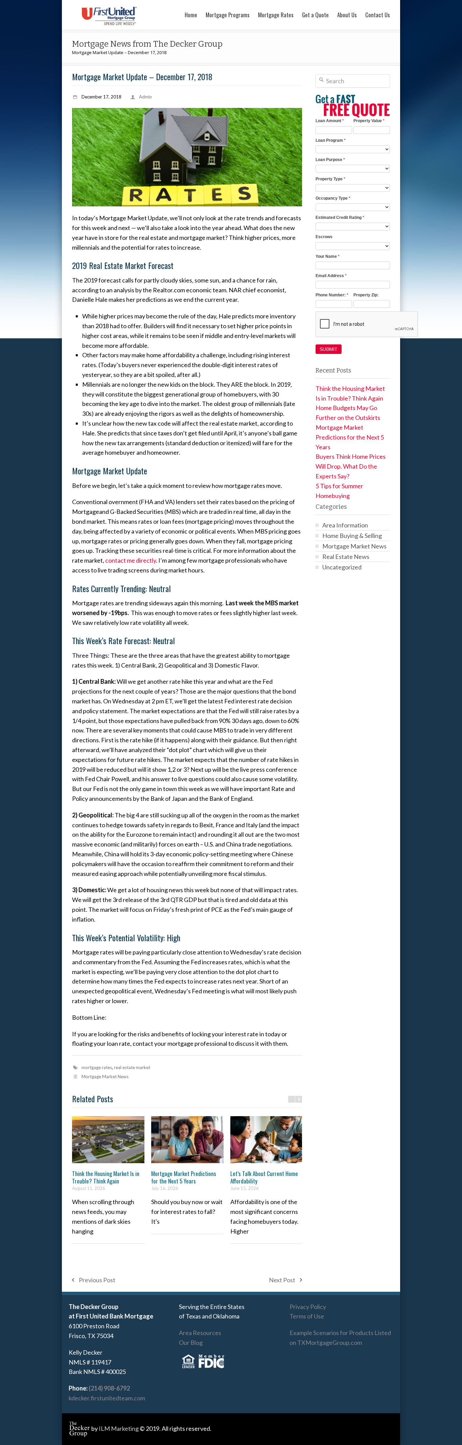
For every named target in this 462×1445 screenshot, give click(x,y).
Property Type (330, 179)
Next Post (282, 1280)
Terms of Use (307, 1316)
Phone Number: (332, 295)
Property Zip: (365, 295)
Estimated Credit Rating (340, 217)
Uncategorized (342, 567)
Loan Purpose (330, 159)
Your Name (328, 256)
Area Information (345, 525)
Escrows (324, 236)
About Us (347, 14)
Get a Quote (315, 14)
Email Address (331, 275)
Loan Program (331, 140)
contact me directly (130, 560)
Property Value (369, 120)
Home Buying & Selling (352, 535)
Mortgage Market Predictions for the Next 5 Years (183, 1177)
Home (191, 14)
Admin (145, 96)
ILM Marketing (119, 1428)
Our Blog (191, 1342)
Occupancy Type (333, 198)
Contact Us (377, 14)
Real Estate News (345, 556)
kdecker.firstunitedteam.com (107, 1398)
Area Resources (200, 1332)
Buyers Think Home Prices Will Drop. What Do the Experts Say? (351, 466)
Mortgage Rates (276, 14)
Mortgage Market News (105, 1076)
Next (298, 1099)
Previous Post (97, 1280)
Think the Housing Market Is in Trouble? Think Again (105, 1177)
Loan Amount (330, 120)
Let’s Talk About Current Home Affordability (264, 1177)
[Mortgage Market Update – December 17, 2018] (187, 157)
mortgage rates (97, 1067)
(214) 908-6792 (109, 1388)
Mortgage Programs (228, 14)
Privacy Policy (308, 1306)
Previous (291, 1099)
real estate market (132, 1067)
